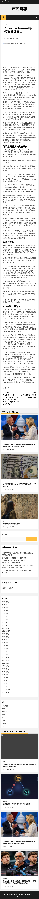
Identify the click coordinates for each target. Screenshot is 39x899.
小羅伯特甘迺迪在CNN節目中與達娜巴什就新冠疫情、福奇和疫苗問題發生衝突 (19, 446)
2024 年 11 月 (6, 657)
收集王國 (27, 123)
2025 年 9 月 (6, 634)
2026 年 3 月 (6, 616)
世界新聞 (5, 706)
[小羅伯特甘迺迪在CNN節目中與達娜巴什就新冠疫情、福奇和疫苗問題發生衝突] (19, 427)
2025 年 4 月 (6, 648)
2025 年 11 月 (6, 628)
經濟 (3, 714)
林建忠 (12, 769)
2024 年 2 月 (6, 683)
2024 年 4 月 (6, 677)
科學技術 (5, 711)
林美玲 (12, 449)
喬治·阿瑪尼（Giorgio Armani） (23, 67)
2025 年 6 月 (6, 642)
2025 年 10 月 (6, 631)
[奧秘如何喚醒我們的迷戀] (19, 506)
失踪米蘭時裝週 (16, 80)
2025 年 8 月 (6, 637)
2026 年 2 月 (6, 619)
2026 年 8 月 (6, 602)
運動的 (4, 723)
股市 (3, 717)
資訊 (5, 24)
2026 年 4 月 (6, 613)
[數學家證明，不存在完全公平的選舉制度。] (19, 786)
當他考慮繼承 (12, 378)
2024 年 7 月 (6, 669)
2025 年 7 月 (6, 640)
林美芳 (12, 527)
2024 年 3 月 (6, 680)
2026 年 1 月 (6, 622)
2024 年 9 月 (6, 663)
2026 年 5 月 (6, 610)
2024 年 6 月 (6, 672)
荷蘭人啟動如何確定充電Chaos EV (28, 395)
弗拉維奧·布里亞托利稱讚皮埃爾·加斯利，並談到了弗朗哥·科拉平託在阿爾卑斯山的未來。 (19, 882)
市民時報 (19, 9)
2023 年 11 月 (6, 692)
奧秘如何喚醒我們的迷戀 (11, 524)
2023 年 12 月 (6, 689)
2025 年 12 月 (6, 625)
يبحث (4, 534)
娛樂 (3, 709)
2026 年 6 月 (6, 607)
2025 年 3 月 (6, 651)
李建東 (16, 38)
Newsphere (28, 895)
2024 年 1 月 (6, 686)
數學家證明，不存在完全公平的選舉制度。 (15, 558)
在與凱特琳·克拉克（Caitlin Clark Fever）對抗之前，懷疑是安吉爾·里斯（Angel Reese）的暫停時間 (11, 398)
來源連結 (6, 388)
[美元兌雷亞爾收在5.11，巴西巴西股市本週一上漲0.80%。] (19, 466)
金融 (3, 726)
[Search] (36, 17)
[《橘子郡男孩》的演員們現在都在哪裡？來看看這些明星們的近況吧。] (19, 746)
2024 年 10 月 (6, 660)
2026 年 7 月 (6, 605)
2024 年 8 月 (6, 666)
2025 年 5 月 (6, 645)
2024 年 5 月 (6, 675)
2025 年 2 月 (6, 654)
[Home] (4, 17)
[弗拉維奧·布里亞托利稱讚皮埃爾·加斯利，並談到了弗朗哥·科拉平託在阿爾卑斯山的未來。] (19, 863)
